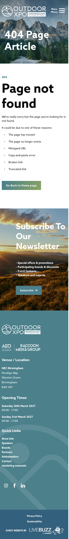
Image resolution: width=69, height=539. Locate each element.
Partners (7, 452)
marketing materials (14, 465)
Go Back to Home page (21, 185)
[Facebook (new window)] (14, 485)
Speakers (7, 443)
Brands (6, 447)
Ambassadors (10, 456)
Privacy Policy (34, 516)
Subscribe (27, 290)
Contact (7, 461)
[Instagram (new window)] (6, 485)
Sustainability (34, 521)
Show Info (8, 438)
